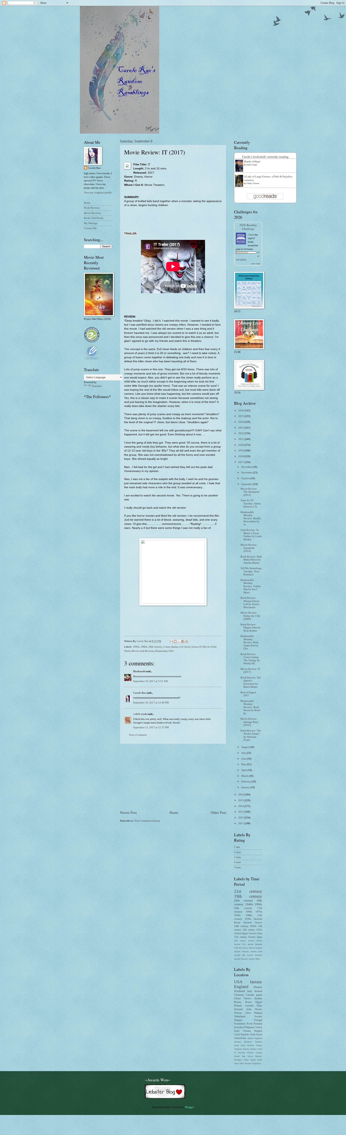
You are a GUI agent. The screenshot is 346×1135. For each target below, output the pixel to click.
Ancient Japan (255, 937)
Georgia (259, 1052)
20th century (155, 646)
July (243, 753)
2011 (241, 823)
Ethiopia (237, 1042)
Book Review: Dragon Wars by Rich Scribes (250, 627)
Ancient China (255, 933)
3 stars (166, 646)
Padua (246, 1060)
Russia (237, 1002)
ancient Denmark (255, 944)
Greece (247, 998)
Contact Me (90, 228)
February (246, 781)
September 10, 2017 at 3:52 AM (150, 681)
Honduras (248, 1042)
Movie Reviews (92, 213)
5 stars (237, 867)
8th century (243, 948)
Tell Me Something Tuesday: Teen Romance (250, 571)
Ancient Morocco (241, 959)
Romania (258, 1023)
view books (255, 263)
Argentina (258, 1038)
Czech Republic (241, 1034)
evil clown (184, 646)
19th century (248, 896)
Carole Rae (139, 692)
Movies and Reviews (142, 651)
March (245, 776)
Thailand (250, 1045)
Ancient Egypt (241, 933)
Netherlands (239, 1016)
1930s (248, 919)
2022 (241, 433)
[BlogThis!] (175, 641)
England (241, 986)
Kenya (250, 1056)
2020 (241, 445)
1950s (237, 915)
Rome (248, 1002)
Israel (236, 1031)
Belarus (253, 1049)
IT (200, 646)
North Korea (256, 1034)
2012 (241, 817)
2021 (241, 439)
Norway (238, 1013)
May (244, 764)
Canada (250, 994)
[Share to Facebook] (183, 641)
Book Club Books (94, 218)
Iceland (237, 1056)
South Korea (239, 1045)
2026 (241, 410)
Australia (249, 1005)
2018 (241, 456)
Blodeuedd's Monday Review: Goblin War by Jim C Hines (250, 586)
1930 (236, 948)
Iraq (243, 1056)
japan (259, 994)
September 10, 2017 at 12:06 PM (151, 702)
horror (195, 646)
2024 (241, 422)
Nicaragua (238, 1060)
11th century (240, 937)
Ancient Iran (239, 955)
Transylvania (240, 1038)
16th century (243, 908)
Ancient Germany (241, 951)
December (247, 467)
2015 (241, 800)
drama (174, 646)
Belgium (258, 1013)
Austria (258, 998)
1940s (249, 904)
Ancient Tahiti (254, 959)
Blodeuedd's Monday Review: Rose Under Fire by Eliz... (249, 642)
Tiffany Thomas (252, 183)
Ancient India (256, 951)
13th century (248, 930)
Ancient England (255, 948)
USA (171, 651)
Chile (260, 1049)
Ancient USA (240, 944)
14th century (241, 926)
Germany (239, 994)
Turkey (258, 1027)
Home (173, 813)
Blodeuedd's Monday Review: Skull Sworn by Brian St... (250, 707)
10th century (240, 941)
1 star (237, 847)
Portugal (258, 1020)
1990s (258, 904)
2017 (241, 462)
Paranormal (161, 651)
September (247, 484)
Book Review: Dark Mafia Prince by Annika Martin (251, 559)
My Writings (91, 223)
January (245, 787)
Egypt (258, 1002)
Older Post (218, 813)
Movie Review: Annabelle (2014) (248, 547)
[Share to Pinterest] (187, 641)
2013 (241, 811)
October (245, 478)
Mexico (258, 1009)
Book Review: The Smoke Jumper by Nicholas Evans (250, 735)
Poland (238, 1005)
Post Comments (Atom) (147, 820)
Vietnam (247, 1031)
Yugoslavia (256, 1063)
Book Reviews (92, 207)
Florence (250, 1052)
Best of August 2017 (248, 694)
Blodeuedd (139, 671)
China (237, 998)
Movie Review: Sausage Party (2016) (249, 721)
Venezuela (238, 1049)
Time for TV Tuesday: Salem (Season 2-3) (250, 503)
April (244, 770)
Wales (259, 1005)
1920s (253, 926)
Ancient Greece (252, 922)
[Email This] (171, 641)
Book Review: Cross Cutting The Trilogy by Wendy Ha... (250, 659)
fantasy (256, 982)
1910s (259, 930)
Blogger (189, 1107)
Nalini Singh (251, 165)
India (248, 1009)
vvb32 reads (140, 714)
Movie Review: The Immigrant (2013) (250, 491)
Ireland (258, 991)
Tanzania (248, 1063)
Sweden (258, 1016)
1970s (258, 911)
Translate (97, 386)
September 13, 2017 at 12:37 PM (151, 727)
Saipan (252, 1060)
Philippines (249, 1027)
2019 (241, 450)
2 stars (237, 852)
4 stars (237, 862)
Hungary (238, 1020)
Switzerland (239, 1023)
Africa (248, 1013)
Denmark (238, 1009)
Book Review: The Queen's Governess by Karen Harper (250, 682)
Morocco (258, 1056)
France (258, 987)
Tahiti (241, 1063)
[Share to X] (179, 641)
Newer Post (128, 813)
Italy (249, 991)
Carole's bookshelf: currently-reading (265, 157)
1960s (249, 911)
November (247, 472)
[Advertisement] (173, 777)
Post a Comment (138, 735)
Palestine (258, 1042)
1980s (144, 646)
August (245, 747)
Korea (249, 1023)
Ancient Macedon (254, 955)
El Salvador (239, 1052)
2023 (241, 427)
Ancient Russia (255, 941)
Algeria (250, 1038)
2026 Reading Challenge (248, 227)
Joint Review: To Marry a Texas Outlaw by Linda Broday (251, 535)
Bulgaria (258, 1031)
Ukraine (259, 1045)
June (244, 758)
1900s (136, 646)
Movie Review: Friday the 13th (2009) (250, 615)
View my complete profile (98, 192)
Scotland (239, 991)
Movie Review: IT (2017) (250, 670)
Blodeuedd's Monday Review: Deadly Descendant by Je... (250, 518)
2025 (241, 416)
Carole (251, 234)
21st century (248, 891)
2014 (241, 806)
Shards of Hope (252, 161)
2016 (241, 794)
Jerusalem (238, 1027)
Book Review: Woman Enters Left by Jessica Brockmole (249, 603)
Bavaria (246, 1049)
